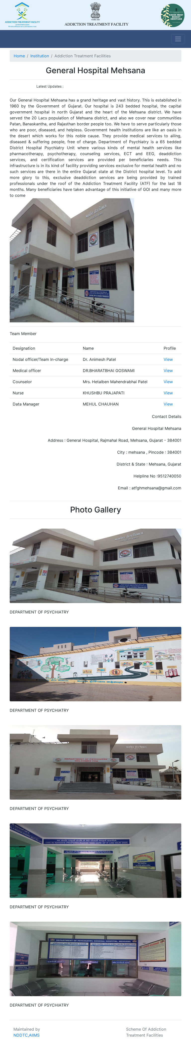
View (168, 359)
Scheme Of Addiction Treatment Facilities (146, 1032)
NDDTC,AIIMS (26, 1035)
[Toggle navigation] (178, 39)
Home (19, 55)
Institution (39, 55)
